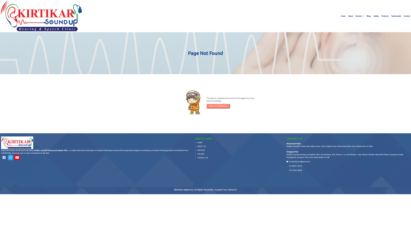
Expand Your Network (226, 189)
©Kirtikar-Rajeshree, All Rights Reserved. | (194, 189)
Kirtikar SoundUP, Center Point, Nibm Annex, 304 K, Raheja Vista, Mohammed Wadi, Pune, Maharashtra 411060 (330, 146)
